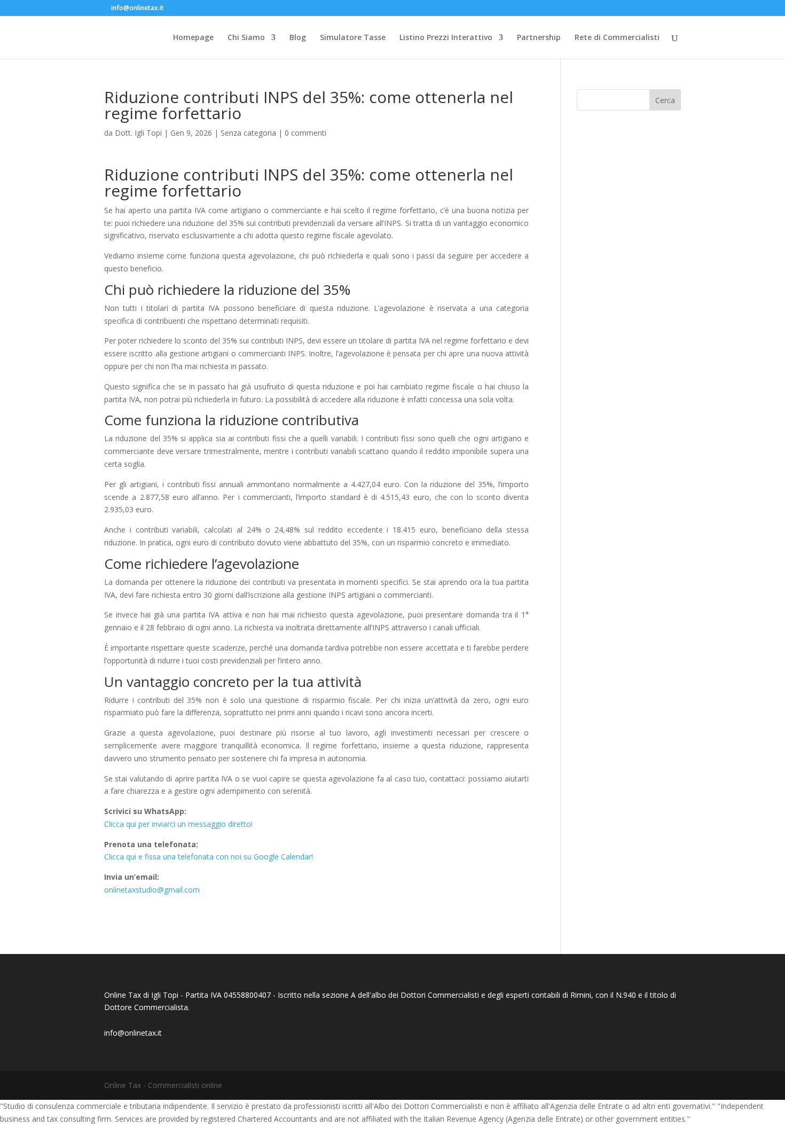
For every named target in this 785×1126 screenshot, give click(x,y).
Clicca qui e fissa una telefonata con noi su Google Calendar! (208, 856)
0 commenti (305, 133)
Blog (297, 38)
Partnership (539, 38)
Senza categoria (248, 133)
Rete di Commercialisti (617, 38)
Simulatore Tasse (353, 38)
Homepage (193, 38)
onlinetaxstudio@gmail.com (152, 890)
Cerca (665, 100)
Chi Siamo (246, 38)
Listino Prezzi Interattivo (445, 38)
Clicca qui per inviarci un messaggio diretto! (178, 824)
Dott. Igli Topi (138, 133)
